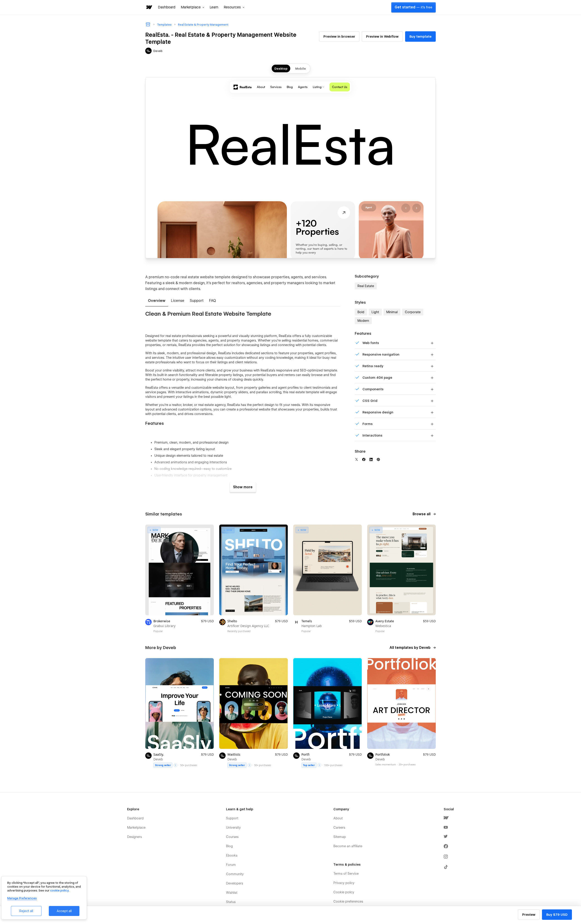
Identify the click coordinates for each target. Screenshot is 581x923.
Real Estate (365, 286)
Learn (214, 7)
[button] (192, 7)
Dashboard (166, 7)
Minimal (392, 312)
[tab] (156, 301)
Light (375, 312)
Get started (413, 7)
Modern (363, 320)
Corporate (413, 312)
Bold (360, 312)
